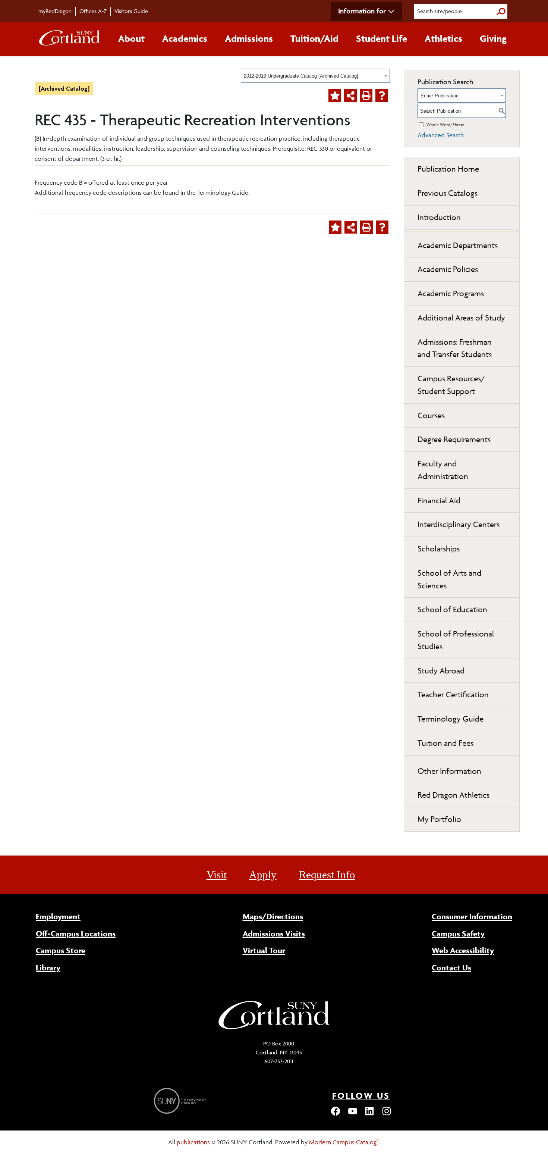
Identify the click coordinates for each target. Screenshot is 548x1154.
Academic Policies (448, 269)
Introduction (439, 217)
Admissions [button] (249, 38)
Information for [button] (362, 10)
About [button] (131, 38)
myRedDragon (55, 11)
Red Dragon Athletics (453, 795)
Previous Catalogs (448, 193)
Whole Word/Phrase (445, 124)
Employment (58, 916)
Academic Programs (451, 293)
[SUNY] (181, 1101)
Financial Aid (439, 500)
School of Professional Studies (456, 640)
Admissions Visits (274, 933)
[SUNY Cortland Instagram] (386, 1114)
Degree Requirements (454, 439)
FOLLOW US (361, 1095)
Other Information (449, 771)
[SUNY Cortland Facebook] (335, 1114)
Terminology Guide (451, 719)
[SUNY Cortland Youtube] (352, 1114)
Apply (263, 875)
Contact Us (451, 967)
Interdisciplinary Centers (459, 524)
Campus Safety (458, 933)
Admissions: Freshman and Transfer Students (455, 348)
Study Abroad (441, 671)
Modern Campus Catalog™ (344, 1142)
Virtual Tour (264, 950)
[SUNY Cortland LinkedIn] (369, 1114)
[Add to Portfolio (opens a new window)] (334, 95)
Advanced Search (441, 135)
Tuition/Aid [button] (314, 38)
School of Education (452, 609)
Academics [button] (184, 38)
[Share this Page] (350, 95)
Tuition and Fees (445, 743)
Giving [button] (493, 38)
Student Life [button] (381, 38)
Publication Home (448, 169)
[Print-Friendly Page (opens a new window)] (366, 95)
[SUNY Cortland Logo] (69, 39)
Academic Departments (458, 245)
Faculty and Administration (443, 470)
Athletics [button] (443, 38)
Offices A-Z (93, 11)
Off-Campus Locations (76, 933)
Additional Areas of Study (461, 318)
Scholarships (439, 549)
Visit (217, 875)
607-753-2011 (278, 1061)
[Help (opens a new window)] (381, 95)
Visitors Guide (131, 11)
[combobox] (315, 76)
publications (193, 1142)
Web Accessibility (463, 950)
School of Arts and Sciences (449, 579)
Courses (431, 415)
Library (48, 967)
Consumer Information (472, 916)
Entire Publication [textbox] (440, 95)
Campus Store (60, 950)
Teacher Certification (453, 694)
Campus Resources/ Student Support (451, 384)
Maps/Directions (273, 916)
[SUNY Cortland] (274, 1028)
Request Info (327, 875)
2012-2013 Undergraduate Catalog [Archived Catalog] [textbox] (301, 76)
